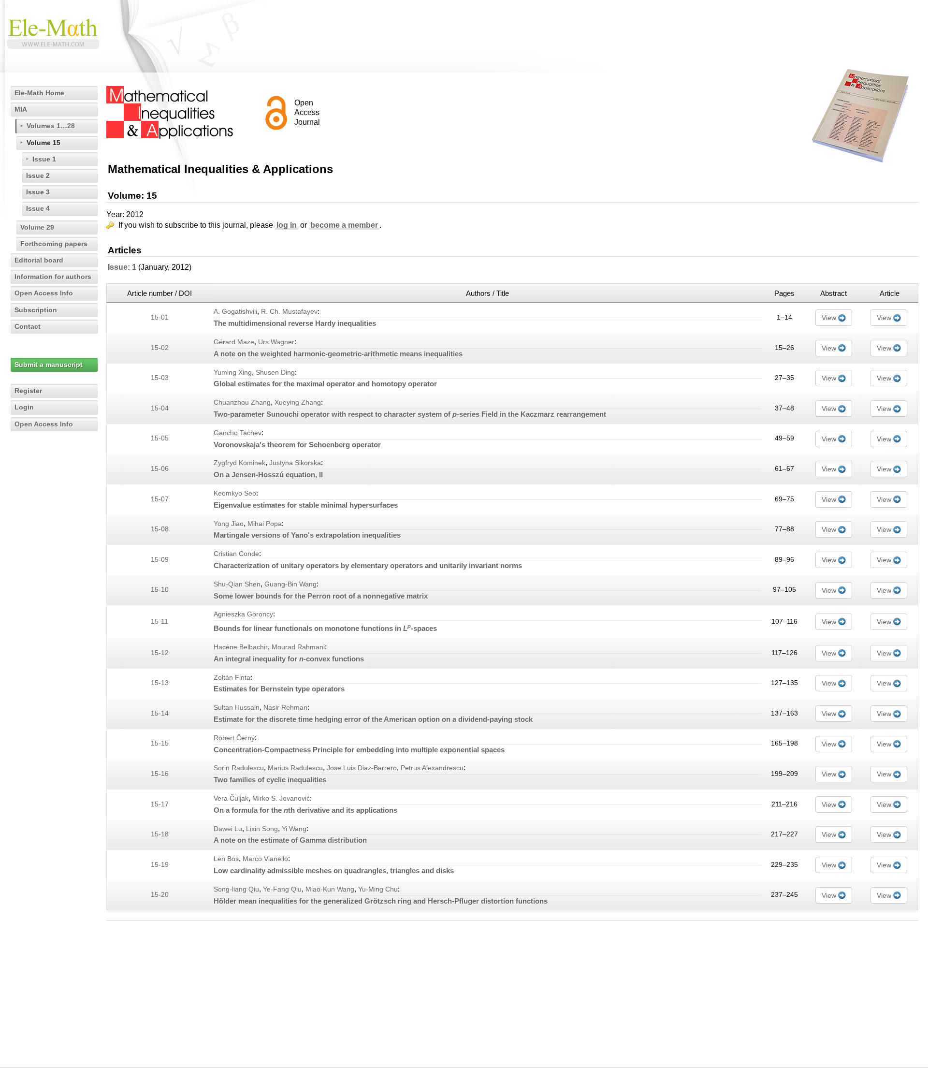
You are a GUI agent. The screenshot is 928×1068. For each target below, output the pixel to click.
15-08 (160, 529)
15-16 (160, 773)
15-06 (160, 468)
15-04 (160, 408)
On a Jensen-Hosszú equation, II (268, 474)
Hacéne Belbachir (241, 647)
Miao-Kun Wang (329, 889)
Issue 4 (38, 208)
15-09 (160, 559)
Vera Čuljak (231, 798)
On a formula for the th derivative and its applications (305, 810)
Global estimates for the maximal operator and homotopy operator (325, 384)
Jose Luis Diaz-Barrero (362, 768)
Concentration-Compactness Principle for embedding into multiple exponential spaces (359, 750)
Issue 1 (44, 159)
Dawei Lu (228, 829)
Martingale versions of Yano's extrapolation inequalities (307, 535)
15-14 (160, 713)
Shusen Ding (275, 372)
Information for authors (52, 276)
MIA (20, 109)
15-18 (160, 834)
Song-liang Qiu (236, 889)
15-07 (160, 499)
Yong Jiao (229, 523)
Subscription (35, 310)
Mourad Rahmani (298, 647)
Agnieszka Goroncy (243, 614)
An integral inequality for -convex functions (289, 659)
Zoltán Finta (232, 677)
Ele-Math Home (39, 93)
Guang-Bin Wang (290, 584)
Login (24, 407)
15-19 (160, 864)
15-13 (160, 683)
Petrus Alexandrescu (432, 768)
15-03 (160, 377)
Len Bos (226, 859)
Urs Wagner (276, 342)
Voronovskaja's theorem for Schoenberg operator (297, 444)
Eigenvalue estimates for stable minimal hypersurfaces (306, 505)
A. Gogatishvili (235, 311)
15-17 (160, 804)
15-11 (159, 621)
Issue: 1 (122, 267)
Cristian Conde (236, 553)
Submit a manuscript (48, 364)
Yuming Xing (233, 372)
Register (28, 391)
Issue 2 (38, 175)
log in (286, 225)
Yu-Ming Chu (378, 889)
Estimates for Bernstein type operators (279, 689)
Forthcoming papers (53, 244)
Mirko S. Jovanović (281, 798)
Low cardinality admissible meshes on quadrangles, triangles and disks (334, 870)
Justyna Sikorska (295, 463)
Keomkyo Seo (235, 493)
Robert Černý (234, 738)
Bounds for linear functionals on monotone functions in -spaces (325, 628)
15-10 (160, 589)
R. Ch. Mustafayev (289, 311)
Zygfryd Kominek (239, 463)
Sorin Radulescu (239, 768)
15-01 (160, 317)
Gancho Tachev (237, 433)
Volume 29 (37, 227)
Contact (27, 326)
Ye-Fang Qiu (282, 889)
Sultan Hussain (237, 707)
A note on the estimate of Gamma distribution (290, 840)
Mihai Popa (264, 523)
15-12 (160, 653)
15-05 (160, 438)
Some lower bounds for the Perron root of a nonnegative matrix (321, 596)
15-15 (160, 743)
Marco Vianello (265, 859)
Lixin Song (262, 829)
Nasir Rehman (285, 707)
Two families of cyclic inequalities (270, 779)
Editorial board (38, 260)
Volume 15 (43, 142)
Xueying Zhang (298, 402)
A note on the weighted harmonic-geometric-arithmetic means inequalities (338, 354)
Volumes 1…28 (51, 126)
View (829, 318)
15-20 (160, 894)
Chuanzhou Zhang (242, 402)
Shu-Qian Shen (237, 584)
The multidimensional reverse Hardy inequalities (295, 323)
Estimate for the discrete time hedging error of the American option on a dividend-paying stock (373, 719)
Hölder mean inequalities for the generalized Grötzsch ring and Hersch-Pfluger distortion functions (381, 901)
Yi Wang (294, 829)
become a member (344, 225)
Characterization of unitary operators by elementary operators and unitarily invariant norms (368, 565)
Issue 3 (38, 192)
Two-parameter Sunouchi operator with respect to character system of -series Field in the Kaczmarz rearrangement (410, 414)
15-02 (160, 347)
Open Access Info (43, 293)
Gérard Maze (234, 342)
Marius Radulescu (295, 768)
